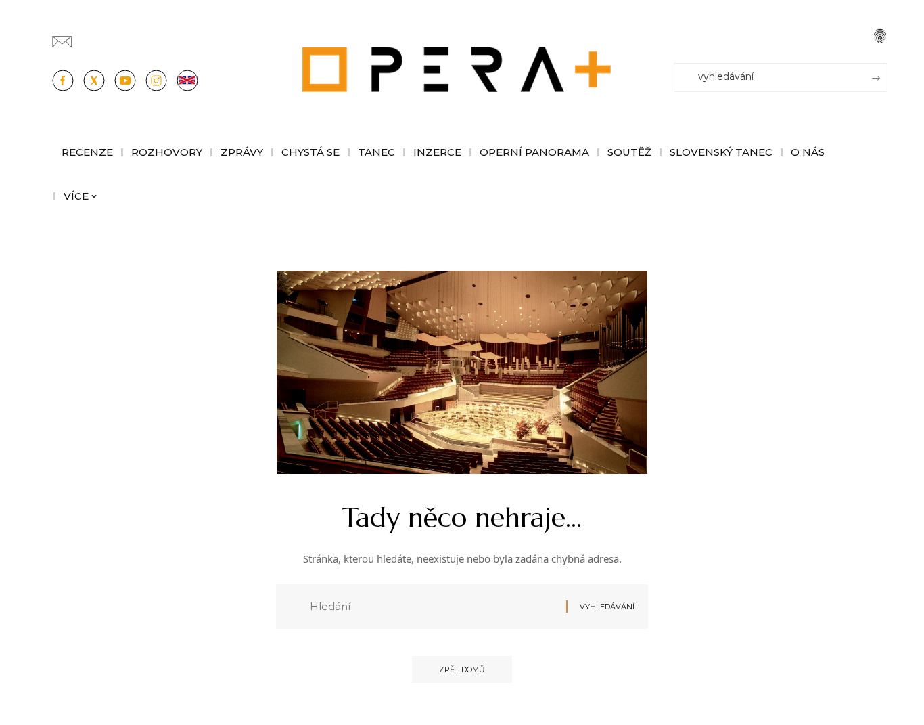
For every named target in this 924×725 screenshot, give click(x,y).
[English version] (187, 80)
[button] (880, 36)
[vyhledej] (433, 606)
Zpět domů (462, 669)
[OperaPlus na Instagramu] (156, 80)
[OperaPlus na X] (94, 80)
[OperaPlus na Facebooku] (63, 80)
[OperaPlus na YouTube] (125, 80)
